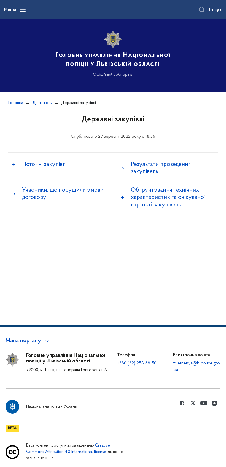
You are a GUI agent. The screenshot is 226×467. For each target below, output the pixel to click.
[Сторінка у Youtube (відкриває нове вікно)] (203, 403)
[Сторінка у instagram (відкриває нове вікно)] (214, 403)
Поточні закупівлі (44, 164)
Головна (15, 103)
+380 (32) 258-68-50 (137, 363)
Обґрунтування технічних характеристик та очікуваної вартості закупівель (168, 197)
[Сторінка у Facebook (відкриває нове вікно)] (182, 403)
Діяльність (42, 103)
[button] (28, 341)
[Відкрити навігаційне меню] (23, 9)
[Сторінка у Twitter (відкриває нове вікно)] (193, 403)
